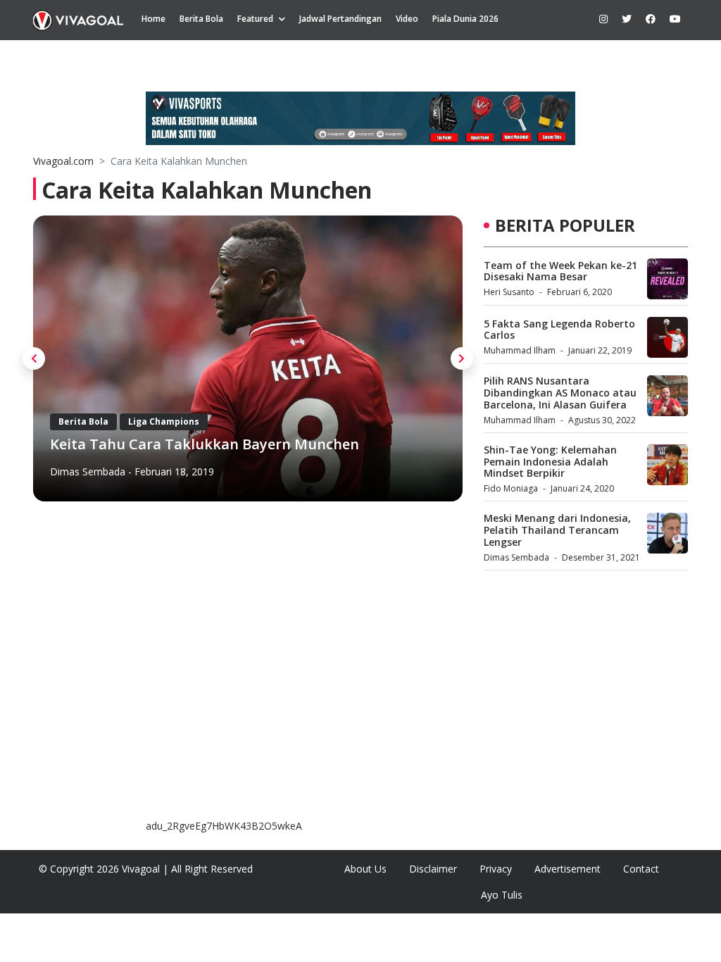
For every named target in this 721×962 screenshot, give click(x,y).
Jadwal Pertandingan (340, 19)
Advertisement (567, 868)
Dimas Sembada (87, 471)
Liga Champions (163, 421)
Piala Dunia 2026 (465, 19)
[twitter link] (626, 19)
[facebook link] (650, 19)
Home (153, 19)
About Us (365, 868)
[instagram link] (603, 19)
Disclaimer (433, 868)
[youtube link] (675, 19)
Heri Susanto (509, 292)
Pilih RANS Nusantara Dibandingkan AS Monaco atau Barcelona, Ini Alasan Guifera (560, 392)
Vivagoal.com (63, 161)
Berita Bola (201, 19)
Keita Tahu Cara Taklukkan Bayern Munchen (204, 444)
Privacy (495, 868)
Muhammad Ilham (520, 350)
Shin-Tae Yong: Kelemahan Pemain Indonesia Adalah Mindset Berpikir (550, 461)
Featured (255, 19)
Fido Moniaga (511, 488)
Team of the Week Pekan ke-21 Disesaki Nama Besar (560, 271)
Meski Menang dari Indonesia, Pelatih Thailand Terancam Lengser (557, 530)
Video (407, 19)
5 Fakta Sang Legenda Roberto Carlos (559, 329)
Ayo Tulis (501, 894)
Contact (641, 868)
